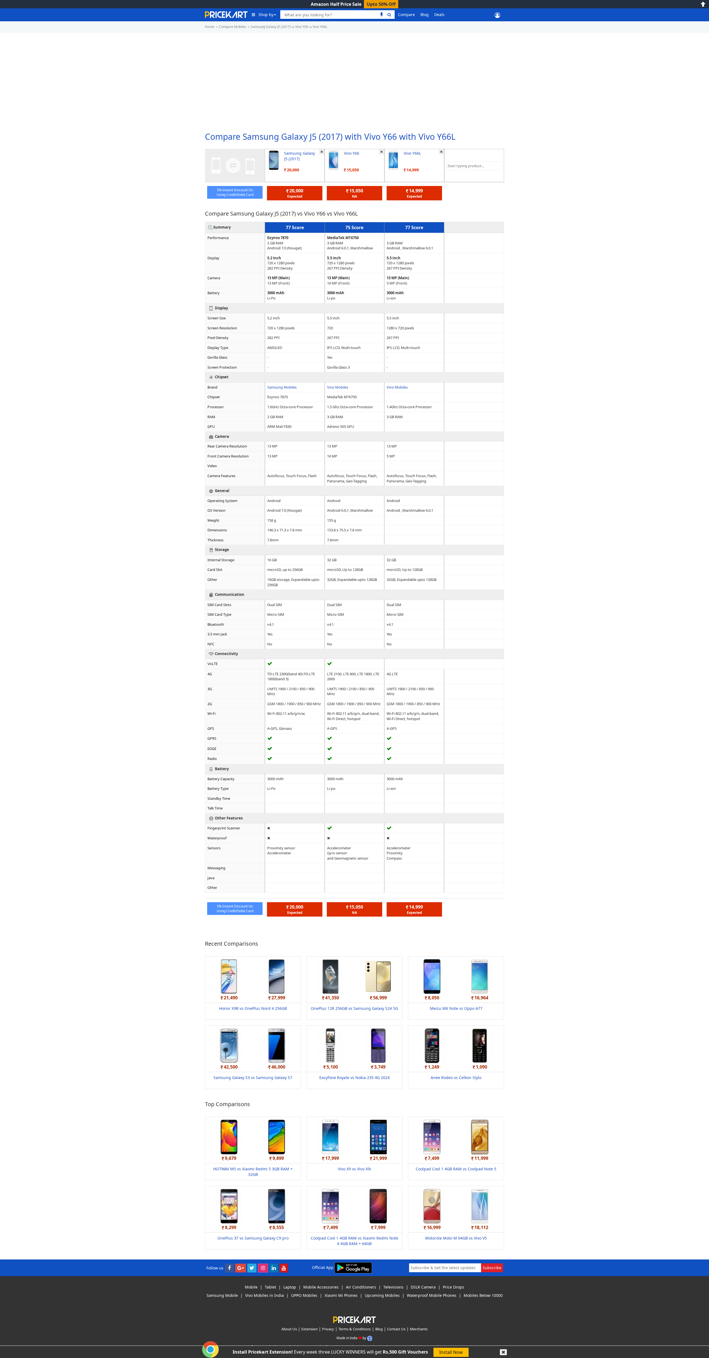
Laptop (289, 1287)
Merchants (419, 1328)
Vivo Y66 (351, 153)
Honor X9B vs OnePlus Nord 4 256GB (253, 1008)
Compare (406, 14)
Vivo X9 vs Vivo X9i (354, 1168)
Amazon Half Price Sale (336, 4)
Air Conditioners (361, 1287)
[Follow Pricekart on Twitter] (251, 1267)
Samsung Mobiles (282, 387)
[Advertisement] (354, 80)
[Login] (497, 14)
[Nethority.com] (370, 1337)
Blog (424, 14)
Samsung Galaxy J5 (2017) (299, 156)
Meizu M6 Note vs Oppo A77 (456, 1008)
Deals (439, 14)
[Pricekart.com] (226, 14)
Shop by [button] (265, 14)
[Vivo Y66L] (393, 159)
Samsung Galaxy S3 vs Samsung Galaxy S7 (253, 1077)
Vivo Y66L (412, 153)
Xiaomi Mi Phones (341, 1295)
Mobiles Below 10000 (483, 1295)
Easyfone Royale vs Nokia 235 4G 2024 (354, 1077)
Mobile (251, 1287)
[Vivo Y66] (333, 159)
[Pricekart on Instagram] (263, 1267)
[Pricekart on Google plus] (240, 1267)
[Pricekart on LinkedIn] (273, 1267)
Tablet (270, 1287)
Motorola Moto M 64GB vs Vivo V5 (456, 1238)
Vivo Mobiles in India (264, 1295)
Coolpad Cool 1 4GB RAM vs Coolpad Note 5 (456, 1168)
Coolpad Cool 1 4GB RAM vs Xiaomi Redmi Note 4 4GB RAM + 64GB (354, 1240)
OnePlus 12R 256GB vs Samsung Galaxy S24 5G (354, 1008)
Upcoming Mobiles (382, 1295)
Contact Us (396, 1328)
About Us (289, 1328)
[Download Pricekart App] (353, 1267)
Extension (309, 1328)
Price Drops (453, 1287)
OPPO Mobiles (304, 1295)
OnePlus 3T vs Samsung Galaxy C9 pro (253, 1238)
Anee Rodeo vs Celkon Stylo (456, 1077)
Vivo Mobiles (337, 387)
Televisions (393, 1287)
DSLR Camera (423, 1287)
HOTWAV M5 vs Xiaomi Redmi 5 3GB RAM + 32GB (252, 1171)
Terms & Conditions (354, 1328)
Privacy (328, 1328)
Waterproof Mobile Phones (431, 1295)
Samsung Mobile (222, 1295)
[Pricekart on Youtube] (283, 1267)
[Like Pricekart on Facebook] (229, 1267)
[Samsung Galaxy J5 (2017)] (273, 159)
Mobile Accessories (321, 1287)
